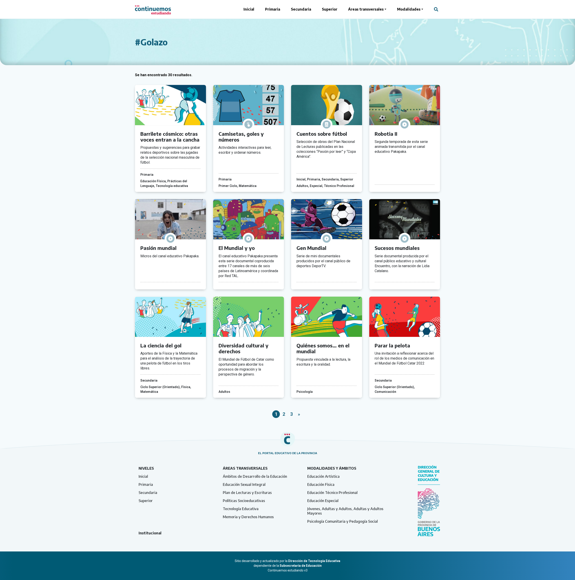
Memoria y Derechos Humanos (248, 517)
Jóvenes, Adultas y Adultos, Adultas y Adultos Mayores (345, 511)
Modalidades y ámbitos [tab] (331, 468)
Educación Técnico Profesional (332, 492)
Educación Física (320, 484)
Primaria (272, 9)
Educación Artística (323, 476)
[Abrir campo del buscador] (436, 9)
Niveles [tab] (146, 468)
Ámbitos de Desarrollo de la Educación (255, 476)
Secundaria (301, 9)
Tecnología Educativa (241, 509)
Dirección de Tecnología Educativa (314, 561)
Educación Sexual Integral (244, 484)
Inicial (248, 9)
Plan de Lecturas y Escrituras (247, 492)
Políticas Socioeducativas (244, 500)
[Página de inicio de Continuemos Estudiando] (153, 9)
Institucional (150, 533)
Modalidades (408, 9)
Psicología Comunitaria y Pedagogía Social (342, 521)
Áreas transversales (366, 9)
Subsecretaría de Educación (301, 565)
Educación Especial (322, 500)
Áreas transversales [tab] (245, 468)
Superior (329, 9)
